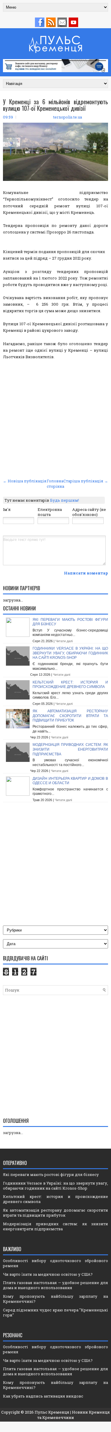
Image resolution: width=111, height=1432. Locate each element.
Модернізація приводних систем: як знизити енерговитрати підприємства (70, 749)
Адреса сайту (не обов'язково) (89, 512)
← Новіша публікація (24, 481)
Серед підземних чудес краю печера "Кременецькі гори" (55, 1312)
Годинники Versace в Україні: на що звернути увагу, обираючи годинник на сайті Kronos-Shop (70, 653)
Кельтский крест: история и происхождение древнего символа (70, 684)
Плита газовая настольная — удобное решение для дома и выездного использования (55, 1285)
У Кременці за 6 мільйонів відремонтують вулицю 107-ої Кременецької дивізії (55, 104)
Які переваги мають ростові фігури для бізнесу (51, 1174)
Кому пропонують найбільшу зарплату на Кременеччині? (55, 1299)
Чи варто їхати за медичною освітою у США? (48, 1274)
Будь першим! (64, 500)
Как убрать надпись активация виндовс (43, 1396)
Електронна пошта (50, 512)
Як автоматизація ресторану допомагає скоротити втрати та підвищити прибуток (70, 715)
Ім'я (7, 509)
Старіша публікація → (85, 481)
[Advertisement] (55, 418)
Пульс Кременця (52, 1412)
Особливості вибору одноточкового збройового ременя (55, 1263)
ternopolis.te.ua (67, 117)
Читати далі (64, 641)
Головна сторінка (56, 483)
